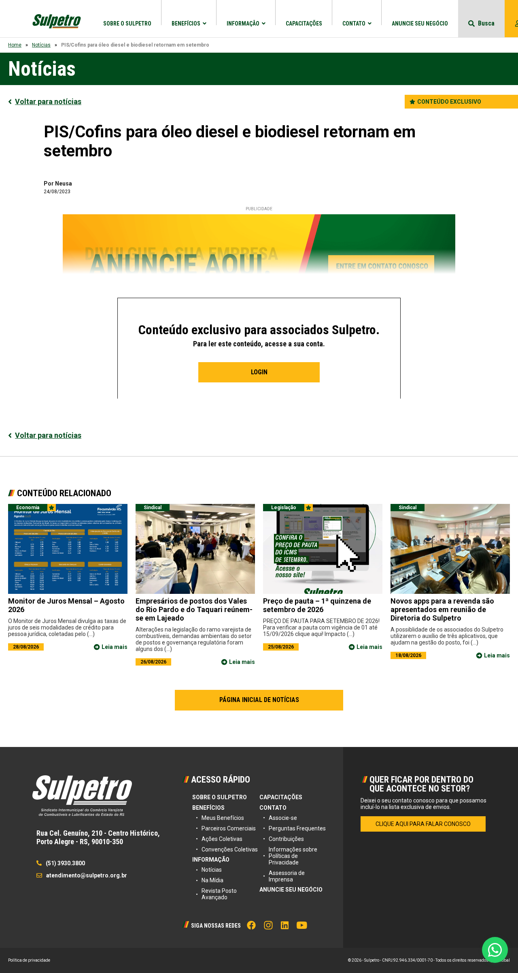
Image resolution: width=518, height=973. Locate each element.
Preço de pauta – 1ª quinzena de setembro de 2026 (317, 605)
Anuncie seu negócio (420, 23)
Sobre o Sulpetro (127, 23)
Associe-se (283, 818)
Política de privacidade (29, 960)
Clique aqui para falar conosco (423, 824)
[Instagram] (268, 925)
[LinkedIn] (285, 925)
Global (503, 960)
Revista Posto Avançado (219, 894)
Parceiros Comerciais (229, 828)
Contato (353, 23)
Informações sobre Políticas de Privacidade (293, 856)
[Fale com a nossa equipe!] (495, 950)
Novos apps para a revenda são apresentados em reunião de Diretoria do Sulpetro (442, 609)
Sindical (152, 507)
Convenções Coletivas (230, 849)
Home (14, 45)
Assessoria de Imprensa (287, 876)
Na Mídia (212, 880)
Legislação (283, 507)
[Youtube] (302, 925)
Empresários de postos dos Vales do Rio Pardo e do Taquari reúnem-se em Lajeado (194, 609)
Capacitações (304, 23)
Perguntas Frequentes (297, 828)
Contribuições (286, 839)
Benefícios (186, 23)
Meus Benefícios (223, 818)
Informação (243, 23)
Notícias (41, 45)
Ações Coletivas (222, 839)
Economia (27, 507)
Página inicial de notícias (259, 700)
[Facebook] (251, 925)
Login (259, 372)
